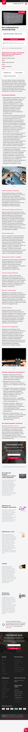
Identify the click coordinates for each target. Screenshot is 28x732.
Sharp (3, 667)
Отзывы (3, 694)
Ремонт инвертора (6, 66)
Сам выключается (18, 671)
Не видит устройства (19, 667)
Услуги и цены (5, 681)
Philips (3, 663)
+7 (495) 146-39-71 (17, 3)
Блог (3, 698)
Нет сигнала (17, 665)
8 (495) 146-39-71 (10, 626)
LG (2, 661)
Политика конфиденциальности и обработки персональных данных (15, 718)
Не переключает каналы (19, 669)
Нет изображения (18, 661)
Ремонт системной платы (8, 58)
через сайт (8, 627)
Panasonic (4, 669)
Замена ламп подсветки (8, 62)
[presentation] (13, 186)
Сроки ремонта (5, 690)
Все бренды (4, 673)
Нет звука (16, 663)
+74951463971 (26, 728)
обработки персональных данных (18, 43)
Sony (3, 665)
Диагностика (5, 696)
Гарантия (4, 692)
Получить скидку (6, 688)
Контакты (4, 686)
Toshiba (3, 671)
